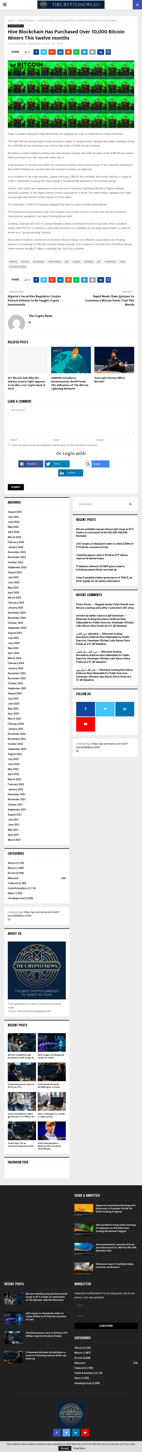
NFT (99, 262)
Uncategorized (16, 898)
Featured (13, 883)
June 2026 (14, 522)
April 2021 (13, 834)
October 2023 (15, 683)
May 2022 (13, 769)
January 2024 (15, 668)
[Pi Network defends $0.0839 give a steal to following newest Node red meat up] (52, 1072)
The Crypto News (19, 44)
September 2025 (17, 567)
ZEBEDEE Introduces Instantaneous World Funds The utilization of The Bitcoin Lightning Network (69, 383)
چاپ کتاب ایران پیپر (86, 670)
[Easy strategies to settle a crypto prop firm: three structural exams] (52, 1101)
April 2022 (13, 774)
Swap (122, 262)
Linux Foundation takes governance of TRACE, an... (22, 1115)
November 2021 (17, 799)
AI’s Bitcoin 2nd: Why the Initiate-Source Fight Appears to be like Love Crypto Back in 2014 (26, 383)
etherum (88, 262)
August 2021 (15, 814)
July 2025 (13, 577)
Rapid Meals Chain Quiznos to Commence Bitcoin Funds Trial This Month (109, 300)
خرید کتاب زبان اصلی (86, 651)
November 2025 (17, 557)
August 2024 (15, 633)
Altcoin (12, 863)
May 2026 (13, 527)
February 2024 (16, 663)
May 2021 (13, 829)
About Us (14, 933)
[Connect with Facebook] (30, 466)
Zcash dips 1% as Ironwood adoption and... (21, 1144)
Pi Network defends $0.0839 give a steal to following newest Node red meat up (46, 1355)
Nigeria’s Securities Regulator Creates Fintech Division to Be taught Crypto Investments (34, 300)
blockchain (38, 262)
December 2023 (17, 673)
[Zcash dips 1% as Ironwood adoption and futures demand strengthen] (22, 1130)
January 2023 (15, 728)
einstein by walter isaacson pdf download (99, 615)
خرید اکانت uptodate (87, 633)
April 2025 (13, 592)
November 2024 (17, 617)
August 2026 (15, 512)
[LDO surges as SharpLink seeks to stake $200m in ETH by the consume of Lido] (52, 1042)
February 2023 (16, 723)
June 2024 (14, 643)
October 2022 (15, 744)
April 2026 (13, 532)
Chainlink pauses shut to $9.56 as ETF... (21, 1085)
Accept (65, 1448)
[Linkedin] (75, 1432)
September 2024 (17, 628)
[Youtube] (85, 1432)
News (11, 893)
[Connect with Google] (97, 466)
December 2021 (17, 794)
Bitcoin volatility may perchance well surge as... (22, 1056)
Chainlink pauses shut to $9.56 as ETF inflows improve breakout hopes (47, 1334)
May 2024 (13, 648)
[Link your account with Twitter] (57, 466)
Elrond (11, 873)
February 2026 (16, 542)
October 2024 (15, 622)
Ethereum (13, 878)
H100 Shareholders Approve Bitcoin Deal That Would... (49, 1146)
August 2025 (15, 572)
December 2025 (17, 552)
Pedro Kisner (83, 604)
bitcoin (25, 262)
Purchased (110, 262)
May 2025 (13, 587)
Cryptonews (54, 262)
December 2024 (17, 612)
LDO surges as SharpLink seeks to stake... (51, 1056)
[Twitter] (66, 1432)
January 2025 (15, 607)
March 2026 (14, 537)
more (55, 188)
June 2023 (14, 703)
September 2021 (17, 809)
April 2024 (13, 653)
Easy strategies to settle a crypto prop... (51, 1115)
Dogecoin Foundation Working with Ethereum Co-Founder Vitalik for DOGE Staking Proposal (116, 1208)
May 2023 (13, 708)
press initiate (30, 153)
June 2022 (14, 764)
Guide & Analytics (16, 26)
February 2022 (16, 784)
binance (13, 262)
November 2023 (17, 678)
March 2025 (14, 597)
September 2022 (17, 749)
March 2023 (14, 718)
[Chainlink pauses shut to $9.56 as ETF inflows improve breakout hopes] (22, 1072)
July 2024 (13, 638)
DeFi (67, 262)
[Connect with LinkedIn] (70, 475)
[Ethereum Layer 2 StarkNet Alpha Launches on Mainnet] (83, 1269)
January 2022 (15, 789)
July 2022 (13, 759)
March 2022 (14, 779)
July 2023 (13, 698)
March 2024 (14, 658)
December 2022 (17, 733)
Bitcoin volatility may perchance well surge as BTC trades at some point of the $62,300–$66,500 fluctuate (105, 532)
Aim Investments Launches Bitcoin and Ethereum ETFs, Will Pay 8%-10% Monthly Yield (116, 1247)
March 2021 (14, 839)
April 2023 (13, 713)
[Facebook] (57, 1432)
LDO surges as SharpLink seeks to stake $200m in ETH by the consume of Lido (46, 1316)
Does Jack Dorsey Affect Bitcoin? (109, 380)
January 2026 (15, 547)
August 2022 (15, 754)
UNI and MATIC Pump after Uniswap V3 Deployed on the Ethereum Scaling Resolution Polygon (116, 1228)
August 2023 (15, 693)
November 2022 (17, 738)
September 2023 (17, 688)
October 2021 (15, 804)
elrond (76, 262)
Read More (80, 1448)
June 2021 (14, 824)
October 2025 (15, 562)
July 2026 (13, 517)
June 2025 (14, 582)
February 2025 (16, 602)
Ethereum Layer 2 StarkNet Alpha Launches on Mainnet (115, 1265)
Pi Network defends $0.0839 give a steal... (49, 1085)
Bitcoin (12, 868)
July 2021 (13, 819)
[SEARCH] (130, 504)
